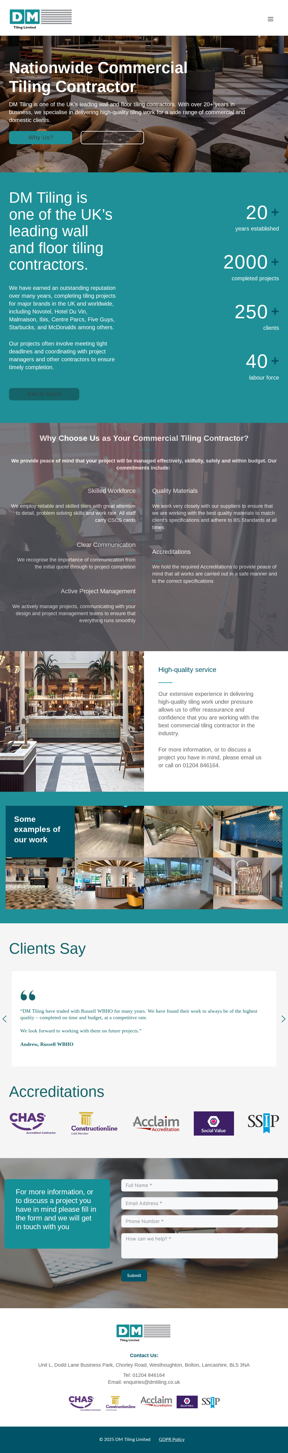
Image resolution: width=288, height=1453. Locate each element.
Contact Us (112, 137)
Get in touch (44, 394)
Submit (134, 1275)
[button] (4, 1018)
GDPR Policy (171, 1439)
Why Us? (40, 137)
